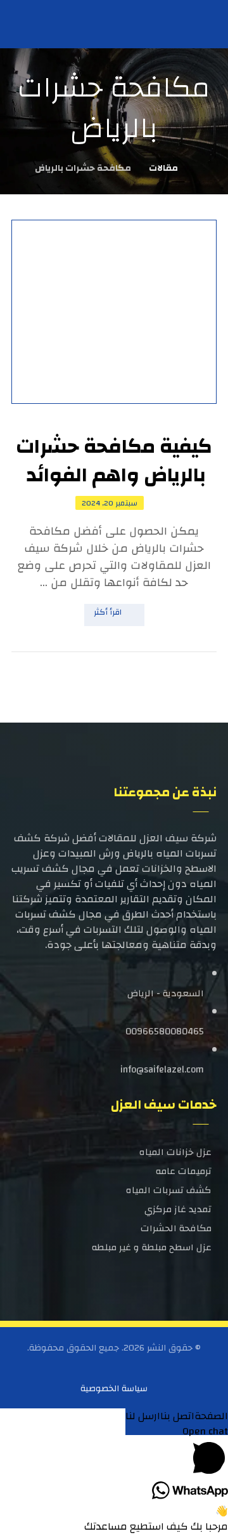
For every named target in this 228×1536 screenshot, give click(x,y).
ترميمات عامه (184, 1171)
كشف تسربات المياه (169, 1190)
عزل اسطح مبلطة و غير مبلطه (152, 1247)
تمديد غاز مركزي (178, 1209)
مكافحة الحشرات (176, 1228)
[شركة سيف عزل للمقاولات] (33, 23)
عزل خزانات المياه (175, 1152)
